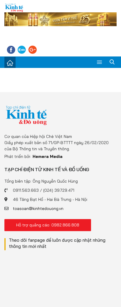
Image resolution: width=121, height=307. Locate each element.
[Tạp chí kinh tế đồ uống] (14, 7)
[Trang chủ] (10, 62)
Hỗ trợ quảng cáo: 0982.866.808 (47, 225)
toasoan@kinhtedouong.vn (38, 208)
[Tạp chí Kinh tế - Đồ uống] (26, 115)
